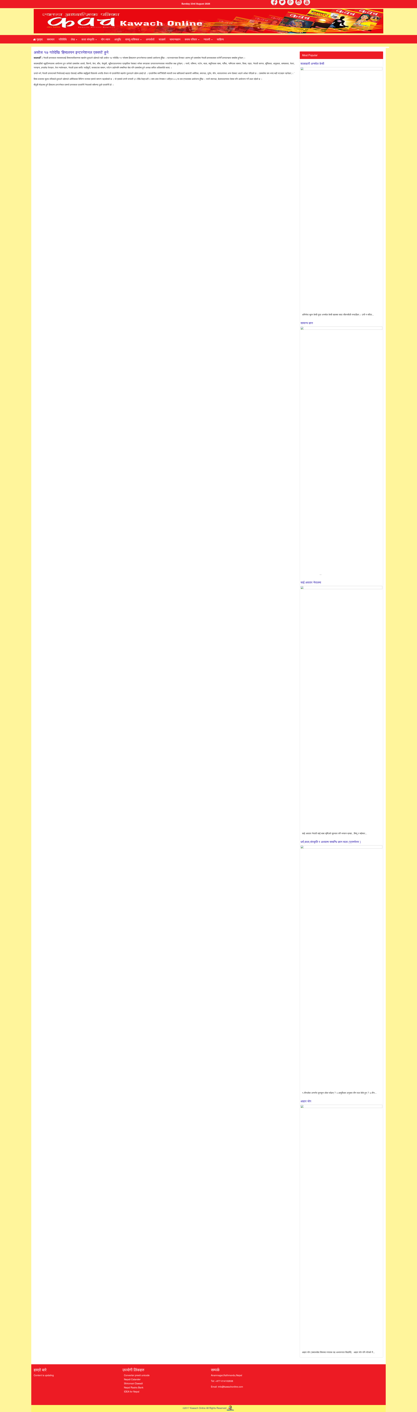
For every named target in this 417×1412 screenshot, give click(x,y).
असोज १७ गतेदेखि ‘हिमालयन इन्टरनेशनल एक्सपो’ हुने (71, 52)
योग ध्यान (105, 39)
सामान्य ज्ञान (307, 323)
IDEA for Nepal (131, 1391)
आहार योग (306, 1101)
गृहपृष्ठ (39, 39)
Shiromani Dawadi (133, 1383)
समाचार (50, 39)
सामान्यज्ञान (175, 39)
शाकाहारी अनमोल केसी (312, 63)
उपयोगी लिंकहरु (133, 1369)
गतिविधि (63, 39)
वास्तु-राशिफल (132, 39)
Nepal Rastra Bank (133, 1387)
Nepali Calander (132, 1379)
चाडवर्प (162, 39)
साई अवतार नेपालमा (311, 582)
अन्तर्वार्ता (150, 39)
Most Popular (309, 55)
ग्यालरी (207, 39)
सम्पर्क (215, 1369)
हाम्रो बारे (40, 1369)
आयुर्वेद (117, 39)
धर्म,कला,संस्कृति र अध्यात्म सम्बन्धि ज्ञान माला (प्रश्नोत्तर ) (331, 841)
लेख (73, 39)
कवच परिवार (191, 39)
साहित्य (220, 39)
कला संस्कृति (88, 39)
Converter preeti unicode (137, 1375)
